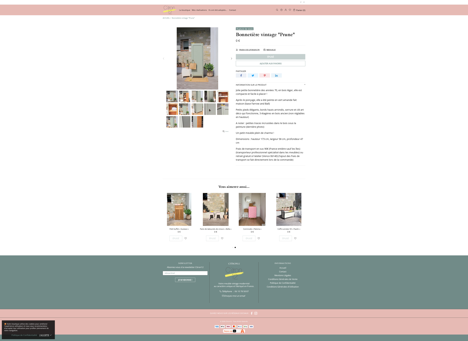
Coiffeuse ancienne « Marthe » (179, 229)
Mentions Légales (282, 275)
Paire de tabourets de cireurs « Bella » (289, 229)
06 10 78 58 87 (242, 291)
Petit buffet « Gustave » (252, 229)
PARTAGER (241, 71)
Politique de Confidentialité (283, 283)
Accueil (282, 267)
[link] (242, 291)
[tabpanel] (179, 219)
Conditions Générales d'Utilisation (283, 286)
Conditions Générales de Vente (282, 279)
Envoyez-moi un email (234, 296)
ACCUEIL (166, 18)
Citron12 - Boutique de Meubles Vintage (169, 9)
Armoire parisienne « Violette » (216, 229)
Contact (282, 271)
